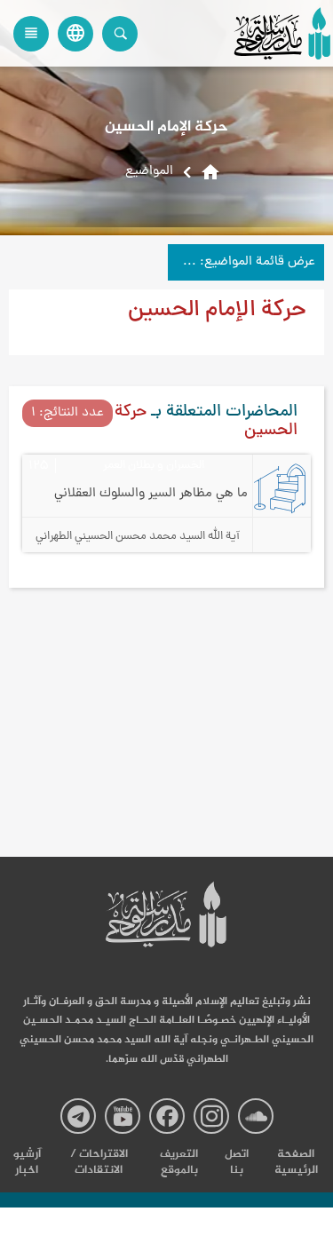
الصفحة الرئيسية (296, 1162)
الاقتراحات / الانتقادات (99, 1162)
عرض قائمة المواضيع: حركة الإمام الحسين (241, 262)
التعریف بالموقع (179, 1162)
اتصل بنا (237, 1162)
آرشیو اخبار (27, 1162)
